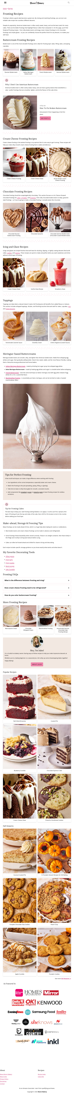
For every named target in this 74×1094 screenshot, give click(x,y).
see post (44, 118)
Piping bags (9, 559)
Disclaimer (3, 1081)
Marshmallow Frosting (13, 378)
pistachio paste (38, 492)
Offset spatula (10, 556)
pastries (17, 253)
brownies (33, 198)
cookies (9, 253)
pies (69, 306)
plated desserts (10, 309)
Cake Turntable (10, 569)
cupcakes (24, 198)
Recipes (10, 8)
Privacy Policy (4, 1079)
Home (5, 8)
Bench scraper (10, 566)
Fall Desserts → (66, 978)
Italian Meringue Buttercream (15, 366)
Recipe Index (42, 1074)
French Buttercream (12, 373)
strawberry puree (26, 492)
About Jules (37, 664)
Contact (2, 1084)
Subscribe (41, 1077)
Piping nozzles (10, 563)
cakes (18, 198)
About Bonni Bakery (6, 1074)
